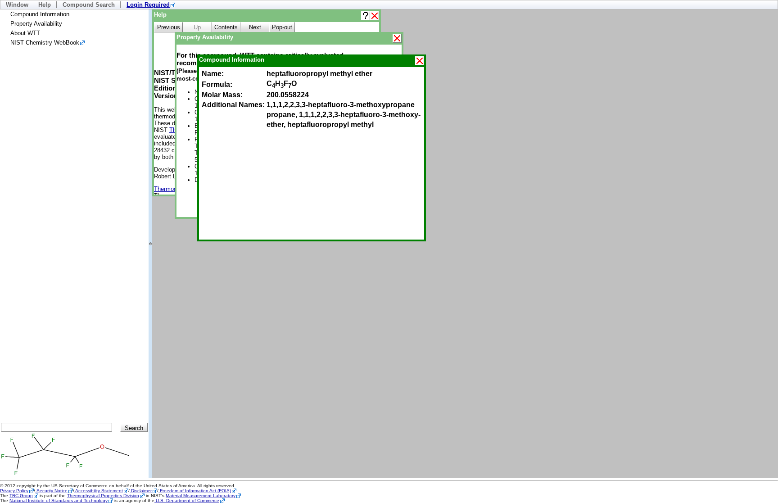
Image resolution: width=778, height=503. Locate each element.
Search (134, 428)
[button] (365, 15)
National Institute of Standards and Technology (58, 500)
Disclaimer (141, 490)
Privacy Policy (14, 490)
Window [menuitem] (17, 4)
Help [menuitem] (44, 4)
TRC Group (21, 495)
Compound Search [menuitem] (89, 4)
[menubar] (389, 4)
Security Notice (51, 490)
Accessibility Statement (98, 490)
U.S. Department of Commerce (186, 500)
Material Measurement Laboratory (200, 495)
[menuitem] (151, 4)
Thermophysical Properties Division (103, 495)
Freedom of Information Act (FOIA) (194, 490)
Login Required (148, 4)
